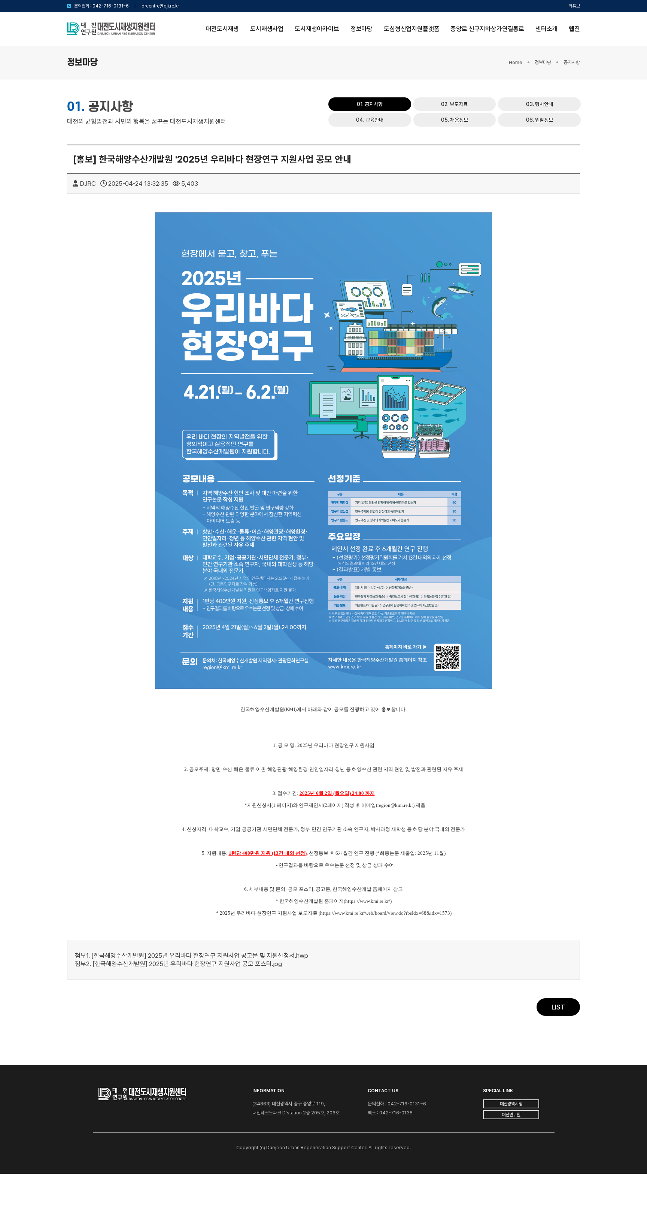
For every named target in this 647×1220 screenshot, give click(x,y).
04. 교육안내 (369, 120)
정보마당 (361, 29)
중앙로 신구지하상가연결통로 (487, 29)
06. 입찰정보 (539, 120)
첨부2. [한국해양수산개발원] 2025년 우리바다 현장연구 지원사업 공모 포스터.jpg (178, 964)
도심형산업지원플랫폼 (411, 29)
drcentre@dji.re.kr (160, 6)
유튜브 (574, 6)
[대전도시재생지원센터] (111, 29)
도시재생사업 (266, 29)
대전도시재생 (222, 29)
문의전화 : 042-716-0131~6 (101, 6)
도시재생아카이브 (317, 29)
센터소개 (546, 29)
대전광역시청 (511, 1104)
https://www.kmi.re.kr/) (368, 901)
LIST (558, 1007)
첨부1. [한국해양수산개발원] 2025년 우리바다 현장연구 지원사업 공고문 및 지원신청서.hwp (191, 955)
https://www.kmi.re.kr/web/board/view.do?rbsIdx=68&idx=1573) (386, 913)
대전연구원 (511, 1114)
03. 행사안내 (539, 104)
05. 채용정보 (454, 120)
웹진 (574, 29)
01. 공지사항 (370, 104)
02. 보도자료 (454, 104)
